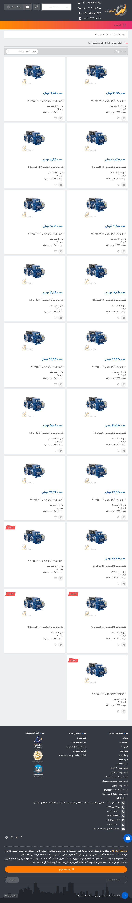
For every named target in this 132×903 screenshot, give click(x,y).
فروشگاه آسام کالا (119, 851)
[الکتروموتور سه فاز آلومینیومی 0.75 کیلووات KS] (34, 204)
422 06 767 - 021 (92, 13)
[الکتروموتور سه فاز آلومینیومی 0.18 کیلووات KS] (34, 71)
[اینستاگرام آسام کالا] (11, 837)
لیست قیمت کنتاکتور (119, 772)
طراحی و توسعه (10, 895)
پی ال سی (123, 755)
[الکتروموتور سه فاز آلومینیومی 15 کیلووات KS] (97, 537)
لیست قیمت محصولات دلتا (117, 777)
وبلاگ (125, 738)
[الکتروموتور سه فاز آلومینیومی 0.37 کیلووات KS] (34, 138)
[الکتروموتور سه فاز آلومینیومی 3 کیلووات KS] (34, 337)
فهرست (118, 25)
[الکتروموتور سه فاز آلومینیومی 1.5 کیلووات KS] (34, 271)
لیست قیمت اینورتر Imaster (116, 790)
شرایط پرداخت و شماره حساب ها (72, 755)
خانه (123, 34)
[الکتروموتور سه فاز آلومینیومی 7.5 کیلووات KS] (97, 470)
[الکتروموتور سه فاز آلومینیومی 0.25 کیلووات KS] (97, 138)
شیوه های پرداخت (78, 742)
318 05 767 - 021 (92, 8)
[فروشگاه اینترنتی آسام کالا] (115, 10)
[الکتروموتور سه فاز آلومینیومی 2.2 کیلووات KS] (97, 337)
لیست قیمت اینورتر (120, 785)
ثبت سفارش (81, 738)
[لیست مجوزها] (38, 756)
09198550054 (113, 820)
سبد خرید (124, 751)
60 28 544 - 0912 (92, 18)
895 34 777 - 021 (91, 3)
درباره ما (124, 746)
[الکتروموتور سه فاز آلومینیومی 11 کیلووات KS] (34, 470)
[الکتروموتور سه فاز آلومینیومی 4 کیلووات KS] (97, 404)
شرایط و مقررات (79, 751)
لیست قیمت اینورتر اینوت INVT (115, 794)
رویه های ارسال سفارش (76, 746)
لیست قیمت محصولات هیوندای (115, 781)
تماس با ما (123, 742)
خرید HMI (123, 759)
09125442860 (113, 824)
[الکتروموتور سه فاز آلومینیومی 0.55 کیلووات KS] (97, 204)
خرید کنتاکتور (122, 764)
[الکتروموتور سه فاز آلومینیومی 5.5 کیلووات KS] (34, 404)
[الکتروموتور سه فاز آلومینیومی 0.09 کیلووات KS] (97, 71)
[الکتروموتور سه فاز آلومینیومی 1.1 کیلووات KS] (97, 271)
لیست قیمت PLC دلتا (119, 768)
